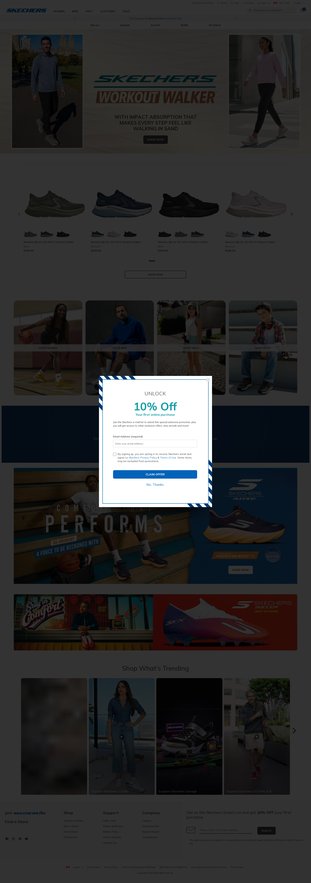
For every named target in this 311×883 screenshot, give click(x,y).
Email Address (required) (128, 436)
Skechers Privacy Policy (143, 457)
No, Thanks (155, 485)
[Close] (208, 380)
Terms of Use (168, 457)
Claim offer (155, 474)
